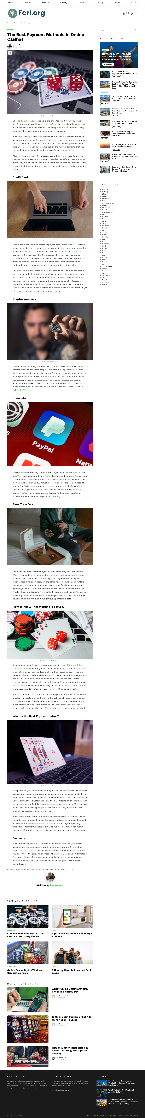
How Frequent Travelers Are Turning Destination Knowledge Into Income (121, 1083)
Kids (103, 239)
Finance (105, 216)
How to (105, 237)
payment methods (50, 869)
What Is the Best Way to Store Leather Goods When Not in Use (123, 134)
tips (71, 869)
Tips (103, 278)
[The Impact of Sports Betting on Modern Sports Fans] (105, 123)
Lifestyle (64, 3)
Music (104, 250)
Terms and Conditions (99, 1115)
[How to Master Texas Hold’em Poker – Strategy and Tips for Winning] (27, 1056)
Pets (104, 255)
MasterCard (76, 251)
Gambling (11, 930)
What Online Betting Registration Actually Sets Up (124, 73)
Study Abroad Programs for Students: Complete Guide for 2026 (125, 157)
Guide (104, 223)
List (21, 869)
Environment (107, 212)
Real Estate (106, 262)
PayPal (48, 476)
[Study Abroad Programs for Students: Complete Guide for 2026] (105, 157)
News (10, 3)
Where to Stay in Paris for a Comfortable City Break (124, 145)
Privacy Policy (123, 1115)
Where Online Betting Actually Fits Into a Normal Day (70, 990)
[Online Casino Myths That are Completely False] (27, 952)
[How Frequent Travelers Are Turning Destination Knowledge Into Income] (119, 55)
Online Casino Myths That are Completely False (24, 971)
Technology (106, 275)
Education (106, 207)
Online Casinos (32, 869)
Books (83, 3)
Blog (104, 194)
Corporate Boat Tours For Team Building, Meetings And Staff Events (124, 111)
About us (113, 1115)
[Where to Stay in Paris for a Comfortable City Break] (105, 145)
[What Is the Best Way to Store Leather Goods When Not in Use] (105, 133)
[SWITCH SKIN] (131, 13)
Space (104, 268)
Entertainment (107, 210)
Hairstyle (105, 226)
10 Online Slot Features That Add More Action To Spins (71, 1018)
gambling (12, 869)
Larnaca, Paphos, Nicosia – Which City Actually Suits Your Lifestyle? (125, 98)
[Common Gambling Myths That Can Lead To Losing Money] (27, 916)
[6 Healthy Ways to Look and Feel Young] (72, 952)
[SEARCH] (127, 13)
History (100, 3)
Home (54, 930)
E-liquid (105, 205)
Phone (104, 257)
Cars (103, 201)
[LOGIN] (124, 13)
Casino (33, 984)
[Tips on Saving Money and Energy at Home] (72, 916)
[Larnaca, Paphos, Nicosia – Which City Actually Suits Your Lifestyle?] (105, 98)
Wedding (105, 282)
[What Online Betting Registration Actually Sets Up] (105, 74)
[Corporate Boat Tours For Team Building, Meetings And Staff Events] (105, 112)
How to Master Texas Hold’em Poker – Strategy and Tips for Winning (70, 1050)
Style (104, 273)
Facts (134, 3)
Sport (104, 271)
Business (105, 198)
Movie (104, 246)
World (117, 3)
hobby (104, 232)
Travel (28, 3)
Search (135, 30)
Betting (105, 192)
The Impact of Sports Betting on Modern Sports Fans (124, 122)
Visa (65, 251)
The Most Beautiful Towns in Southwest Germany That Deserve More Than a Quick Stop (124, 85)
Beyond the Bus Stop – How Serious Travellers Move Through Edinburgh (124, 169)
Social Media (107, 266)
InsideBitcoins (24, 390)
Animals (45, 3)
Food (104, 219)
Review (64, 869)
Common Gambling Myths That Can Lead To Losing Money (25, 935)
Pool (104, 259)
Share (10, 53)
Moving (105, 248)
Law (103, 241)
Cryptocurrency (108, 203)
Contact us (134, 1115)
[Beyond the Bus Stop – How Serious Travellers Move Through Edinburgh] (105, 169)
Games (104, 221)
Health (55, 967)
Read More (116, 76)
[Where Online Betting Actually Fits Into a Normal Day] (27, 999)
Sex (103, 264)
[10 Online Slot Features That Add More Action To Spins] (27, 1029)
